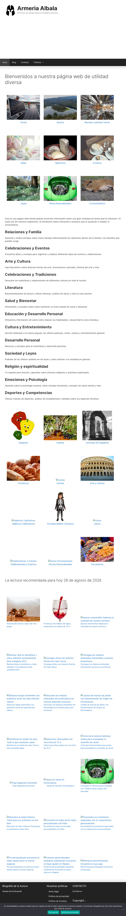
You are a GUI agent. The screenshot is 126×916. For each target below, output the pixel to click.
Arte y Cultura (97, 483)
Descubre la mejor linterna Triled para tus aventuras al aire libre (23, 827)
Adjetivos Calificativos (23, 523)
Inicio (4, 62)
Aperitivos (60, 163)
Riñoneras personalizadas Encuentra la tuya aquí (96, 868)
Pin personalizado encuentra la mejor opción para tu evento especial (23, 868)
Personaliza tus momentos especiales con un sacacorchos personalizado (97, 827)
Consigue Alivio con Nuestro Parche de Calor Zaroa (59, 665)
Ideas (23, 163)
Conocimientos (97, 203)
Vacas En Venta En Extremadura (60, 786)
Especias (23, 442)
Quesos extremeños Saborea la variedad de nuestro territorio (94, 625)
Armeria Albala (37, 8)
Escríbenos (77, 891)
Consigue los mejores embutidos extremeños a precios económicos (96, 665)
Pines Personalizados (60, 203)
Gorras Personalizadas (60, 564)
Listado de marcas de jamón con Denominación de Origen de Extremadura (95, 707)
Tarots (23, 122)
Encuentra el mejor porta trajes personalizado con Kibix (57, 827)
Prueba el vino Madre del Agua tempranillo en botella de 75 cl (57, 625)
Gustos (60, 122)
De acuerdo (53, 912)
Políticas (37, 62)
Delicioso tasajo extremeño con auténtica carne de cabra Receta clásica (21, 707)
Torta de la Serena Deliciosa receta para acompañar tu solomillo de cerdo (97, 746)
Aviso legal (54, 891)
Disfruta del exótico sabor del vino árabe (22, 625)
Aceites (60, 442)
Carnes (60, 483)
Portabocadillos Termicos (60, 523)
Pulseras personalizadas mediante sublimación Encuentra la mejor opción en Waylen (59, 870)
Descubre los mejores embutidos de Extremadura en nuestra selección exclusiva (59, 707)
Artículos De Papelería (97, 442)
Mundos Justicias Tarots (97, 122)
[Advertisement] (63, 40)
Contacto (25, 62)
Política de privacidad (59, 896)
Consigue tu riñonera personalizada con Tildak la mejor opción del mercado (96, 788)
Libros (97, 523)
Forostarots (97, 564)
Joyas (23, 203)
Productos (23, 483)
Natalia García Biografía (12, 891)
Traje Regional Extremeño (23, 786)
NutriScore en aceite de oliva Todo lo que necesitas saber (23, 746)
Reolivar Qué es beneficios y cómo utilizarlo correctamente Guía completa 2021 (22, 667)
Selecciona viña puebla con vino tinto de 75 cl (60, 746)
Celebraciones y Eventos (23, 564)
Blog (14, 62)
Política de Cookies (58, 901)
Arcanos (97, 163)
